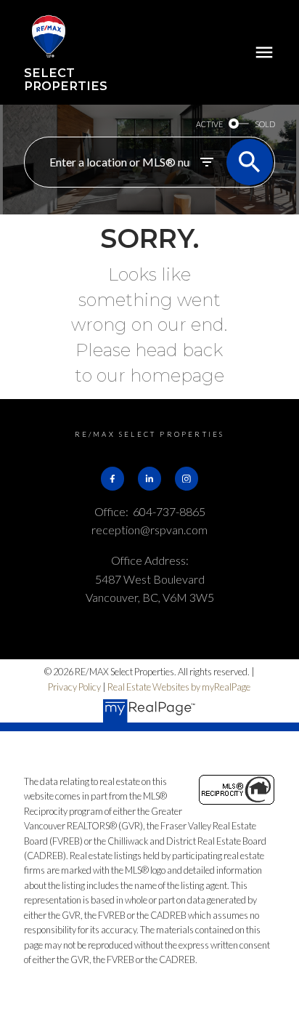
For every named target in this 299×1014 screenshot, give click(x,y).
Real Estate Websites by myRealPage (178, 687)
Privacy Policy (74, 687)
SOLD (265, 124)
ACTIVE (209, 124)
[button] (112, 478)
